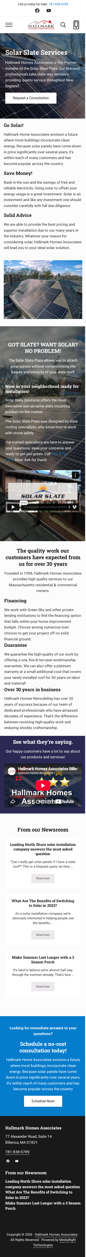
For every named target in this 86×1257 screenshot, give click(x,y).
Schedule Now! (43, 1101)
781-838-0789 (58, 4)
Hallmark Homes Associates (56, 1235)
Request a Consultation (31, 98)
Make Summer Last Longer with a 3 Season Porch (43, 959)
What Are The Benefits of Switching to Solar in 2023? (42, 903)
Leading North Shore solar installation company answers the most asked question (43, 849)
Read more (45, 879)
